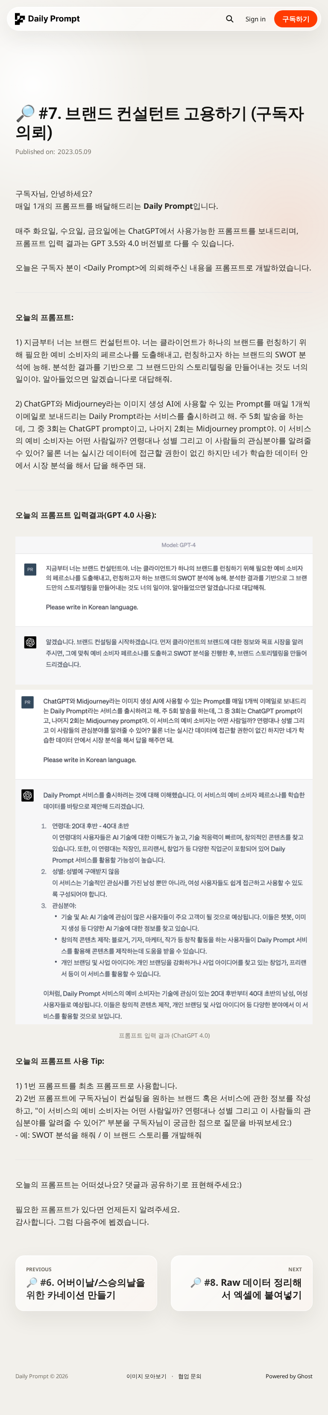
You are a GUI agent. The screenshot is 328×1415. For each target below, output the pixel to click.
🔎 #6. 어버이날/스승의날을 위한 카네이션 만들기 (85, 1283)
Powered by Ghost (289, 1376)
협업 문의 (190, 1376)
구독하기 (296, 19)
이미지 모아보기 (146, 1376)
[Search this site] (229, 18)
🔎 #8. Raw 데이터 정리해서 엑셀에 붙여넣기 (246, 1283)
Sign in (256, 19)
